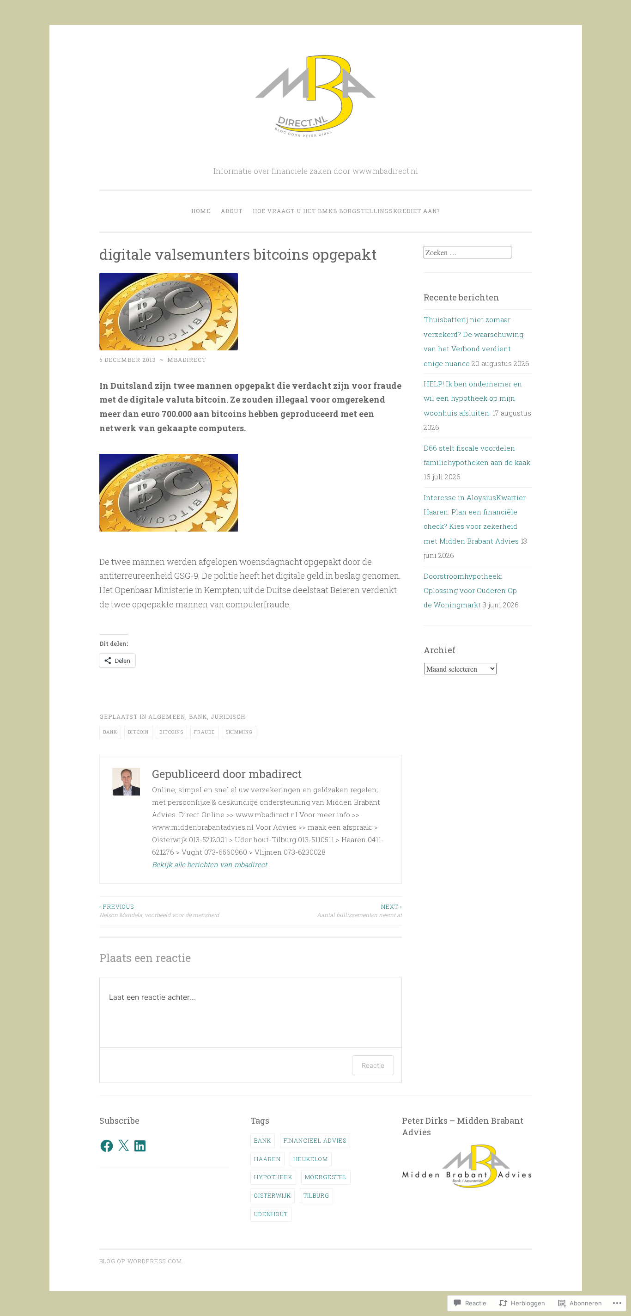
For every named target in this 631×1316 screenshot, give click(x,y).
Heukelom (310, 1159)
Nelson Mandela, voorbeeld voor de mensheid (159, 910)
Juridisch (228, 716)
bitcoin (138, 732)
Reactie (373, 1065)
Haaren (267, 1159)
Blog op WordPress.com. (141, 1261)
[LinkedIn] (140, 1145)
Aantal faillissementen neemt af (359, 910)
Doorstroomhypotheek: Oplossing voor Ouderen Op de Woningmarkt (470, 590)
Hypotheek (273, 1177)
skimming (239, 732)
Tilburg (316, 1195)
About (232, 210)
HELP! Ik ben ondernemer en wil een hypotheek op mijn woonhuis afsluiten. (473, 398)
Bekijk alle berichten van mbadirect (209, 864)
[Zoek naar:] (467, 252)
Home (201, 210)
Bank (198, 716)
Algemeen (166, 716)
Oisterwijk (272, 1195)
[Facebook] (106, 1145)
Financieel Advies (315, 1140)
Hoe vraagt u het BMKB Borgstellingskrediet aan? (346, 210)
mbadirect (186, 359)
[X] (123, 1145)
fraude (204, 732)
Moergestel (326, 1177)
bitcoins (171, 732)
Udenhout (271, 1214)
